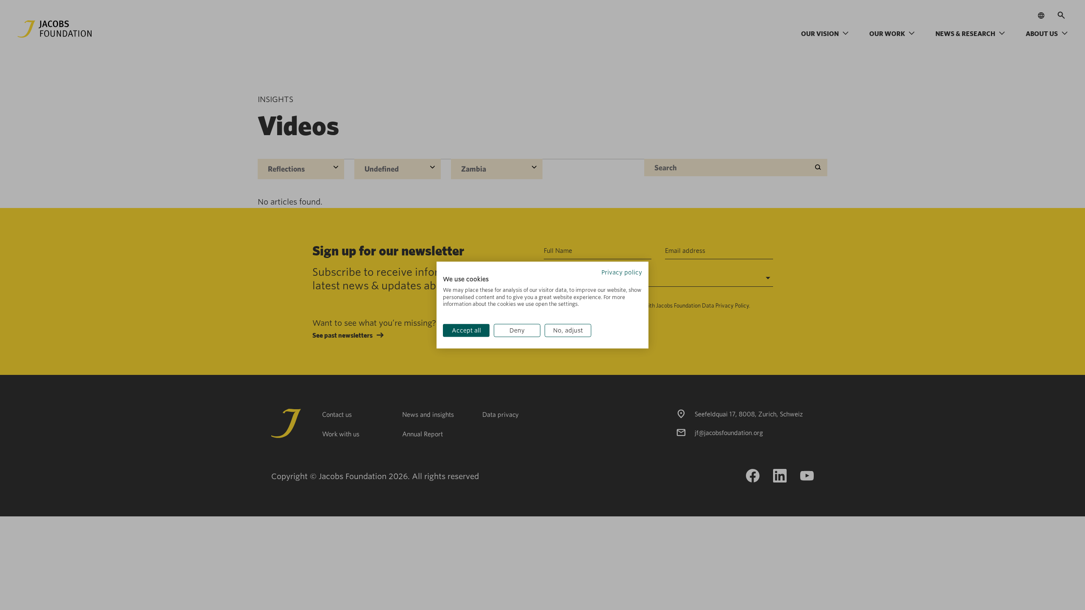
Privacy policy (621, 272)
